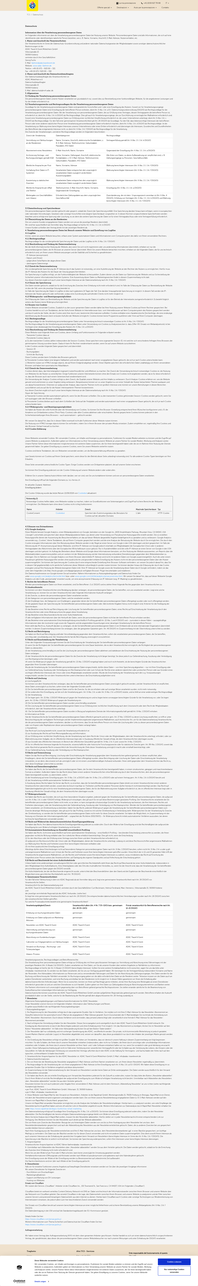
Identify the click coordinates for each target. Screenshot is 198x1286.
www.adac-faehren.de (42, 66)
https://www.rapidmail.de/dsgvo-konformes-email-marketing (55, 1109)
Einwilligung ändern (33, 488)
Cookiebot (82, 493)
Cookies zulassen (174, 1262)
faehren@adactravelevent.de (43, 63)
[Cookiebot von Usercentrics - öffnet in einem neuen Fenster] (19, 1281)
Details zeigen (40, 1281)
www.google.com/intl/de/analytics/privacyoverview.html (98, 576)
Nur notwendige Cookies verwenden (174, 1270)
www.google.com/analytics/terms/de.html (47, 576)
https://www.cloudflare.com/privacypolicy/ (43, 1219)
